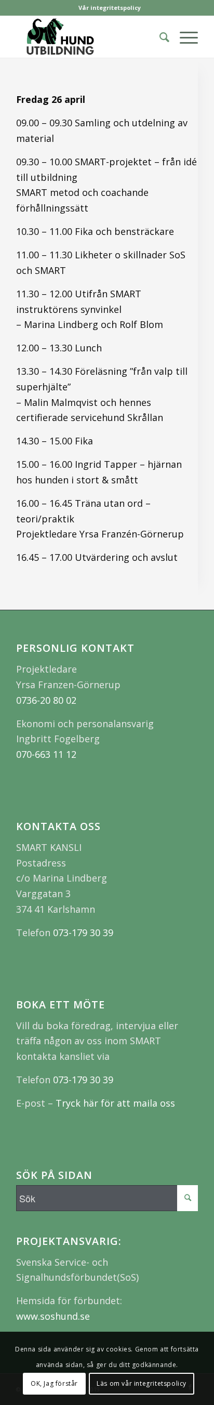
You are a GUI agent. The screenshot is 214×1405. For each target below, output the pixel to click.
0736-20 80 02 (46, 700)
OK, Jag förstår (54, 1383)
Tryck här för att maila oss (115, 1103)
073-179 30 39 (83, 932)
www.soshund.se (53, 1316)
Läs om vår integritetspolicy (141, 1383)
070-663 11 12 (46, 754)
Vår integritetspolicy (109, 7)
